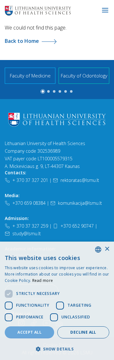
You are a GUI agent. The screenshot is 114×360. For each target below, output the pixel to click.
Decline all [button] (83, 332)
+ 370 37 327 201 (30, 180)
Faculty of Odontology (84, 75)
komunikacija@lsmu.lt (80, 203)
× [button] (106, 249)
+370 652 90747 (77, 226)
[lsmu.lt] (58, 10)
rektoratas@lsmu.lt (79, 180)
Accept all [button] (29, 332)
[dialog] (57, 301)
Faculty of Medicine (30, 75)
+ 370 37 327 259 (30, 226)
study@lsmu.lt (26, 233)
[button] (42, 91)
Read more (42, 280)
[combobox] (98, 249)
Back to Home (22, 40)
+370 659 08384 (29, 203)
